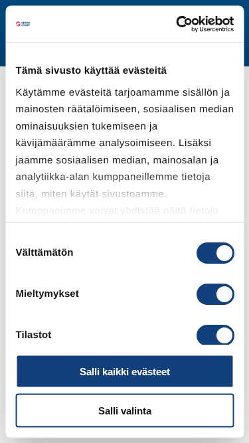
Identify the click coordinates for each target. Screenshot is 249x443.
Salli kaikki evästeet (125, 371)
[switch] (215, 294)
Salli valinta (124, 410)
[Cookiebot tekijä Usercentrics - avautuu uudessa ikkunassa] (177, 24)
